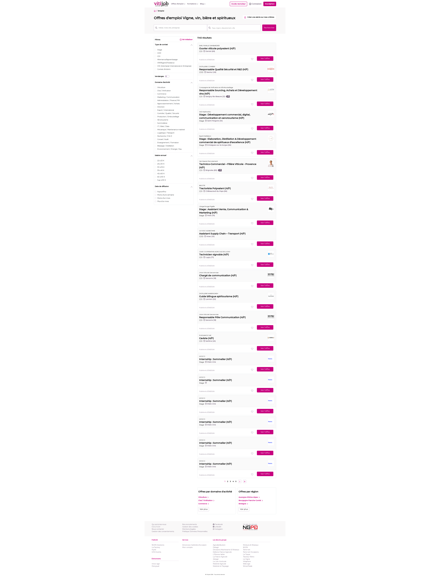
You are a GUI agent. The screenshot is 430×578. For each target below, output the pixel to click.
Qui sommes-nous (159, 524)
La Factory (156, 547)
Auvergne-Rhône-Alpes (248, 497)
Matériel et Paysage (221, 566)
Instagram (219, 529)
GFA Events (156, 552)
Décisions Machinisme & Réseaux (226, 550)
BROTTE (202, 185)
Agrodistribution (219, 545)
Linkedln (218, 527)
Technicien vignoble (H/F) (214, 254)
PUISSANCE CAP (205, 335)
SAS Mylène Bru (205, 112)
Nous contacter (158, 529)
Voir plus (203, 509)
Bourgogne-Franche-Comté (250, 500)
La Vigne (246, 559)
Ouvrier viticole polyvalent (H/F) (217, 48)
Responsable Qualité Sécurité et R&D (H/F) (223, 69)
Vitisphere (247, 561)
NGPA (245, 547)
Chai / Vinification (205, 500)
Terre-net (246, 550)
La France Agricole (220, 557)
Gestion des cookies (190, 527)
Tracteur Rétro (248, 557)
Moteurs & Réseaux (250, 545)
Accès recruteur (238, 4)
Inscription (270, 4)
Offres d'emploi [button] (177, 4)
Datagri (216, 547)
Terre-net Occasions (251, 552)
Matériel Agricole (219, 564)
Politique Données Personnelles (194, 531)
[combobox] (235, 28)
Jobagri (216, 559)
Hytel (154, 550)
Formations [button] (192, 4)
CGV (158, 527)
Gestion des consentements (163, 531)
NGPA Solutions (158, 545)
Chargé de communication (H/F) (218, 275)
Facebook (219, 524)
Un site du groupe (250, 524)
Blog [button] (202, 4)
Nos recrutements (189, 524)
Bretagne (243, 504)
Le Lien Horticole (219, 561)
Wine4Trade (247, 566)
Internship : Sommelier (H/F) (215, 359)
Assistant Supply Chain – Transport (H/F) (222, 233)
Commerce (203, 504)
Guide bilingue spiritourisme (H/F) (218, 296)
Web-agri (246, 564)
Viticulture (202, 497)
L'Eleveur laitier (219, 554)
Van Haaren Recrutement (208, 161)
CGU (153, 527)
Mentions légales (189, 529)
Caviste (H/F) (206, 338)
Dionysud (155, 566)
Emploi (161, 11)
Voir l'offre (265, 58)
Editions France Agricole (222, 552)
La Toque (246, 554)
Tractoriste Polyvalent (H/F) (215, 188)
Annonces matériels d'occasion (194, 545)
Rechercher (269, 28)
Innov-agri (156, 564)
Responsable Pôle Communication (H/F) (222, 317)
